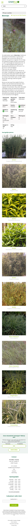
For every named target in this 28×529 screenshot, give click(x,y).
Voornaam (8, 443)
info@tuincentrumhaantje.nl (14, 467)
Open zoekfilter (8, 13)
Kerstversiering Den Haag (16, 512)
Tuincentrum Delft (17, 511)
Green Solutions (14, 522)
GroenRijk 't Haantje (14, 459)
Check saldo (14, 505)
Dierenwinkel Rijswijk (20, 510)
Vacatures (14, 471)
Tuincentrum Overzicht (14, 523)
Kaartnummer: (14, 499)
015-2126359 (14, 466)
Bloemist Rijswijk (6, 510)
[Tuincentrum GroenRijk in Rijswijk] (14, 2)
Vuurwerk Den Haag (9, 513)
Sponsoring (14, 472)
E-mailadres (20, 443)
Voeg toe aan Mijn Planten (19, 15)
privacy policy (23, 442)
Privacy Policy (14, 525)
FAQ (14, 469)
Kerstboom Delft (9, 512)
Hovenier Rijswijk (11, 511)
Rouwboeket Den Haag (13, 510)
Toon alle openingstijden (14, 491)
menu (2, 2)
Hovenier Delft (5, 511)
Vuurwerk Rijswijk (16, 513)
